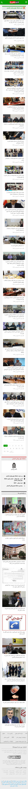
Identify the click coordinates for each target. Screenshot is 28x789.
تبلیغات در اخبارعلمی (8, 741)
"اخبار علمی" (23, 760)
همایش (24, 771)
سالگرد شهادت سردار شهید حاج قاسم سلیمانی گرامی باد (14, 702)
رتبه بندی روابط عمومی (21, 741)
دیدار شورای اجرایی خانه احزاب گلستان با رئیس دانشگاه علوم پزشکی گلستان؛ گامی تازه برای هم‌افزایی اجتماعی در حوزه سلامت (14, 211)
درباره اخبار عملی (19, 733)
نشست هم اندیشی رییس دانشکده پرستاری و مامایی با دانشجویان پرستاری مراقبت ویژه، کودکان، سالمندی (15, 263)
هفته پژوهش (12, 774)
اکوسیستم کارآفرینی (13, 784)
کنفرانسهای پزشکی (22, 784)
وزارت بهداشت (18, 772)
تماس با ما (10, 733)
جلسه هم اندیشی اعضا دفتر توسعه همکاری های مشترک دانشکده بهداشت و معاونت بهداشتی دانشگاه (14, 350)
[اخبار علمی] (14, 2)
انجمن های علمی (7, 781)
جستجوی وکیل (5, 784)
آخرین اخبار (6, 737)
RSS (13, 737)
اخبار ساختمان (5, 783)
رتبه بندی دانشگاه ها (16, 781)
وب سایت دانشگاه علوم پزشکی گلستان (14, 476)
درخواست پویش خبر (21, 737)
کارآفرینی (24, 774)
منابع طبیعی (11, 772)
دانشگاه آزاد (5, 772)
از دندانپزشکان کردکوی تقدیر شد (17, 245)
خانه (26, 733)
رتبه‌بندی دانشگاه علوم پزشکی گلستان (14, 486)
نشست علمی (18, 774)
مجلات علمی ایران (14, 786)
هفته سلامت (5, 771)
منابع (4, 733)
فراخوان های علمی (16, 783)
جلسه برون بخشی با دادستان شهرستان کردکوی (14, 38)
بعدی (5, 445)
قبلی (11, 451)
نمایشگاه (24, 772)
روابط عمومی (12, 771)
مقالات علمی (24, 781)
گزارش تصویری (18, 771)
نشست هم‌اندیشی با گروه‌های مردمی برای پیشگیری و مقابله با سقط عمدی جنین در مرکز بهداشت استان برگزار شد (15, 89)
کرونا (7, 774)
